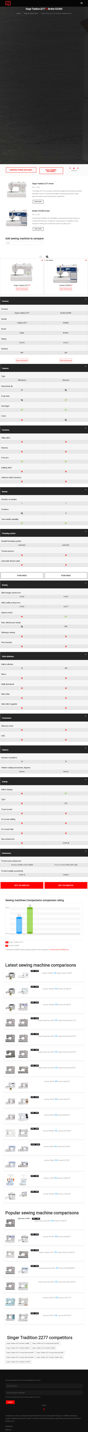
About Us (8, 1430)
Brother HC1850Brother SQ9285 (56, 1236)
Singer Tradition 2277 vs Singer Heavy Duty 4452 (49, 1352)
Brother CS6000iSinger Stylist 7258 (56, 973)
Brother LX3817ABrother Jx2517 (56, 1297)
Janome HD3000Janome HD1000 (56, 1131)
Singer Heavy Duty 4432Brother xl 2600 (49, 1221)
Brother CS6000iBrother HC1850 (56, 1004)
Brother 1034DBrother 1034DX (56, 1178)
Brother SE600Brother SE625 (56, 1099)
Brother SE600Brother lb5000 (56, 1115)
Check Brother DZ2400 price (59, 949)
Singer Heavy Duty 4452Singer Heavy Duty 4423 (56, 1052)
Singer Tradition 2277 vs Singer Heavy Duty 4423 (20, 1357)
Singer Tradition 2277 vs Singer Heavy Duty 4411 (45, 1343)
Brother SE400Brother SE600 (56, 1081)
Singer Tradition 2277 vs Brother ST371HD (18, 1362)
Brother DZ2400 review (41, 211)
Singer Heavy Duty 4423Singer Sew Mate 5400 (56, 1282)
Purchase (22, 576)
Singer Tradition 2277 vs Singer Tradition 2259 (49, 1357)
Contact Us (9, 1426)
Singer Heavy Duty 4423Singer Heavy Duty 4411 (56, 1020)
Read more (38, 201)
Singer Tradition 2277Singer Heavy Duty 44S (56, 1252)
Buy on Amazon (21, 885)
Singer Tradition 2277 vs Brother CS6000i (18, 1343)
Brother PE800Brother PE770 (56, 1160)
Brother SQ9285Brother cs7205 (56, 1194)
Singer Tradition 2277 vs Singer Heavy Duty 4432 (20, 1352)
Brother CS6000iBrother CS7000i (56, 989)
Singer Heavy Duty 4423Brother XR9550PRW (56, 1268)
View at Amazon (22, 289)
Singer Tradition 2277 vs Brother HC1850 (43, 1348)
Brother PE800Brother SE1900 (56, 1146)
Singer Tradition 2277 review (43, 184)
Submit (10, 1402)
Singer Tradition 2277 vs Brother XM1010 (18, 1348)
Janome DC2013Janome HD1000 (56, 1315)
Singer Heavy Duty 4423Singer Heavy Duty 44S (56, 1067)
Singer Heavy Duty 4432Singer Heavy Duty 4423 (56, 1036)
